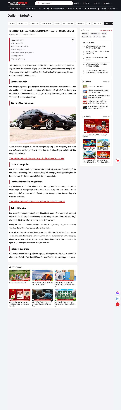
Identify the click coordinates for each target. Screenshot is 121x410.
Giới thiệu (76, 3)
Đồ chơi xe (81, 8)
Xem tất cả (106, 81)
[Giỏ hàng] (117, 160)
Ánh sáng (15, 8)
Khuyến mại (85, 33)
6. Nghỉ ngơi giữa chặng (18, 59)
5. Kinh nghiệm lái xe (17, 55)
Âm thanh (93, 8)
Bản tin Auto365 (95, 33)
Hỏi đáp (108, 3)
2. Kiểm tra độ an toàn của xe (19, 46)
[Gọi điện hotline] (117, 304)
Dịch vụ (87, 3)
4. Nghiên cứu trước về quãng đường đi (22, 52)
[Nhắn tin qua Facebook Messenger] (117, 292)
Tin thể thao (97, 37)
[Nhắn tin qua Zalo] (117, 298)
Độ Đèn (104, 33)
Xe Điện (70, 8)
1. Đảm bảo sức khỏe (17, 43)
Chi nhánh (102, 8)
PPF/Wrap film (44, 8)
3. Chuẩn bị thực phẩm (17, 49)
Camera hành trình (58, 8)
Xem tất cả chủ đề (105, 30)
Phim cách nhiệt (30, 8)
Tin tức (98, 3)
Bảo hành (113, 8)
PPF (104, 37)
